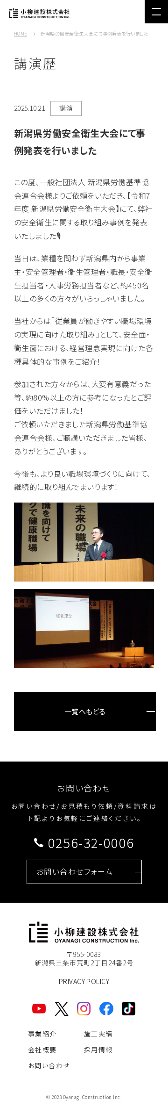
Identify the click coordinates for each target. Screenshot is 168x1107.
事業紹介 (42, 1033)
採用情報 (98, 1049)
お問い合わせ (49, 1065)
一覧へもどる (85, 711)
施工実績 (98, 1033)
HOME (20, 33)
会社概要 (42, 1049)
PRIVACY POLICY (84, 981)
